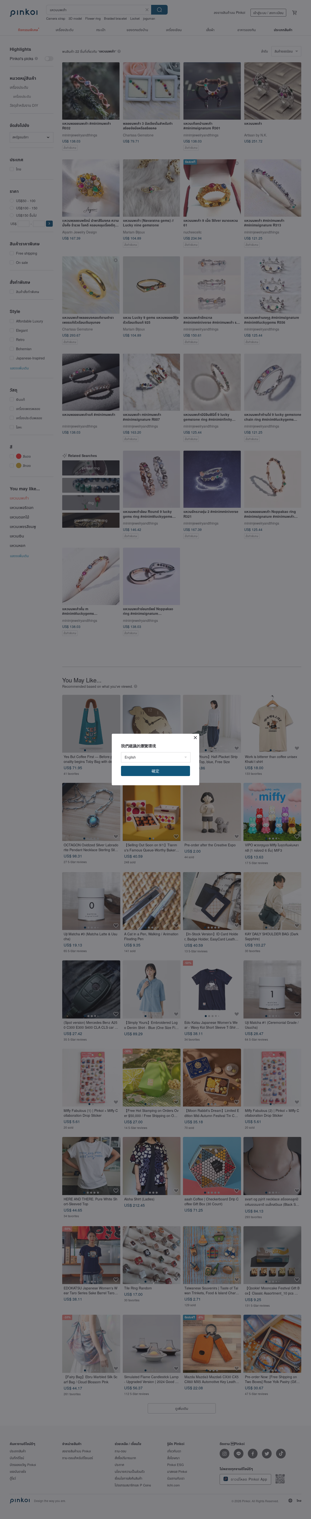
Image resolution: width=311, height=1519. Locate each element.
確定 (155, 771)
